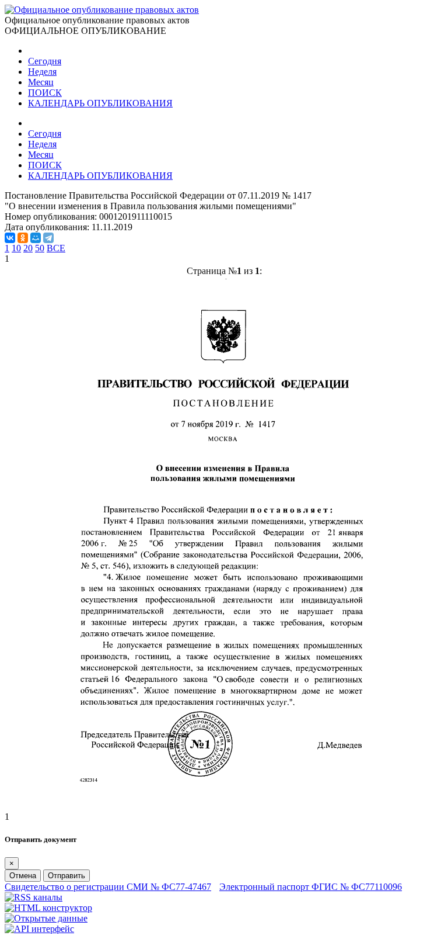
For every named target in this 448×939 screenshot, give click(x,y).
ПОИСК (45, 93)
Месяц (41, 82)
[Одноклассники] (23, 238)
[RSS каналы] (33, 897)
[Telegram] (48, 238)
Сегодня (44, 61)
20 (28, 248)
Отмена (22, 875)
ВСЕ (56, 248)
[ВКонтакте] (10, 238)
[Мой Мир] (35, 238)
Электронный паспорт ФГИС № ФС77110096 (310, 887)
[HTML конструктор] (48, 908)
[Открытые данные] (46, 918)
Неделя (42, 72)
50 (39, 248)
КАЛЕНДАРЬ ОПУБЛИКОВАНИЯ (100, 103)
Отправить (66, 875)
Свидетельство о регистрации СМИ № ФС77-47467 (108, 887)
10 (16, 248)
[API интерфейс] (39, 929)
